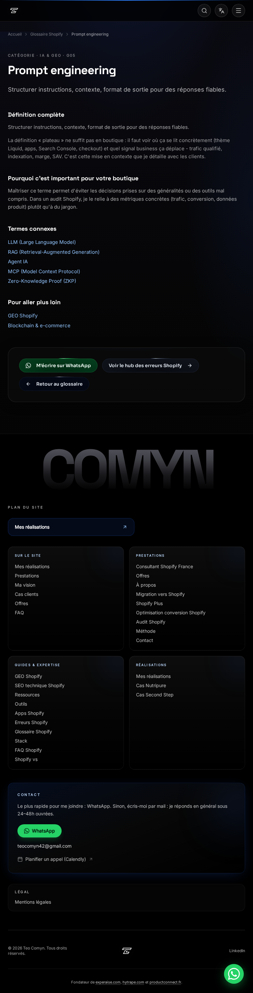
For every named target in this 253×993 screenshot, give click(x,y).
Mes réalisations (32, 527)
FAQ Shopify (28, 750)
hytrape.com (133, 982)
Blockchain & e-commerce (39, 325)
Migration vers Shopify (160, 594)
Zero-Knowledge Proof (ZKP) (42, 281)
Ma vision (25, 585)
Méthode (145, 631)
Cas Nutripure (151, 685)
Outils (21, 704)
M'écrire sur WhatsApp (63, 365)
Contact (144, 640)
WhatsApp (43, 830)
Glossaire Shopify (46, 34)
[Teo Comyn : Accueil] (14, 10)
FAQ (19, 612)
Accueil (15, 34)
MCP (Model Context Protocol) (44, 271)
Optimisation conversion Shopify (171, 612)
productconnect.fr (165, 982)
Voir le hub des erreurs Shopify (145, 365)
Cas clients (26, 594)
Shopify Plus (149, 603)
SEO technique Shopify (40, 685)
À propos (146, 585)
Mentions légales (33, 902)
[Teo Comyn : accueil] (126, 951)
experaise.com (108, 982)
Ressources (27, 694)
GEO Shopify (23, 315)
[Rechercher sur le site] (204, 10)
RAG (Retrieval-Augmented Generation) (53, 252)
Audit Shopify (150, 622)
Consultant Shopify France (164, 566)
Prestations (27, 575)
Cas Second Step (155, 694)
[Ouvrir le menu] (238, 10)
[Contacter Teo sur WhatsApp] (234, 974)
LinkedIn (237, 950)
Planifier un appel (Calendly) (55, 859)
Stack (21, 741)
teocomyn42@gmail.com (44, 846)
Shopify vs (26, 759)
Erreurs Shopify (31, 722)
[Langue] (221, 10)
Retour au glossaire (59, 384)
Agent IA (18, 261)
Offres (21, 603)
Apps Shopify (29, 713)
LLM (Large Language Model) (42, 242)
